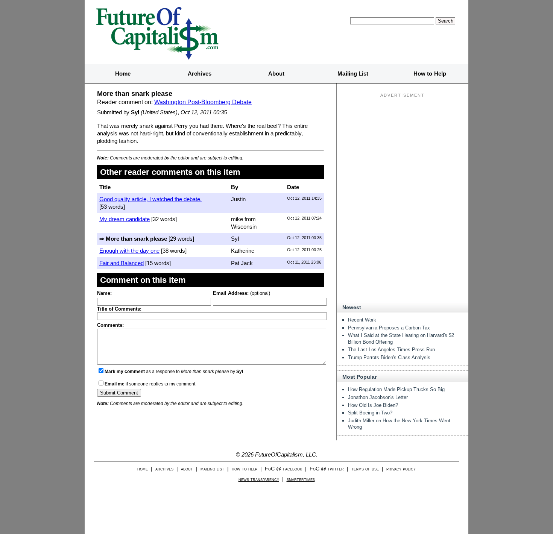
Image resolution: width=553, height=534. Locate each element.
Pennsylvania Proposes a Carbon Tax (389, 328)
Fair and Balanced (121, 263)
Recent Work (362, 320)
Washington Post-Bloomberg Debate (203, 102)
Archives (199, 73)
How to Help (429, 73)
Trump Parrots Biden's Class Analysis (389, 357)
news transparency (259, 479)
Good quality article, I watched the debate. (150, 199)
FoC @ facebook (283, 469)
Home (123, 73)
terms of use (365, 469)
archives (164, 469)
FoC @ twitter (327, 469)
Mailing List (352, 73)
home (142, 469)
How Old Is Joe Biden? (373, 405)
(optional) (241, 293)
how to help (244, 469)
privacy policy (401, 469)
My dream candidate (124, 219)
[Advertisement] (402, 147)
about (187, 469)
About (276, 73)
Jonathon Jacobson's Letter (378, 397)
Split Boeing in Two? (370, 413)
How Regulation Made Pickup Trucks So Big (396, 389)
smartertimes (301, 479)
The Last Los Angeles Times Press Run (391, 349)
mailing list (212, 469)
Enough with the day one (129, 250)
